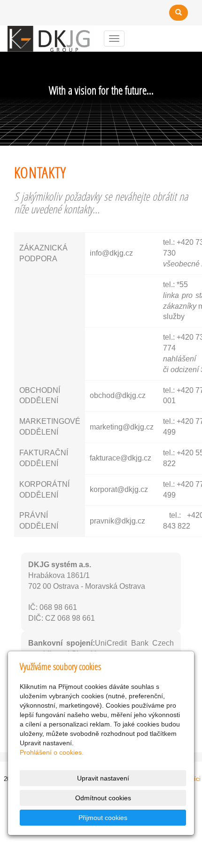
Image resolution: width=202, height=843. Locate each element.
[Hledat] (178, 13)
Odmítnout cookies (103, 798)
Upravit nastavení (103, 778)
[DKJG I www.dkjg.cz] (51, 37)
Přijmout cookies (102, 817)
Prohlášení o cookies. (52, 752)
